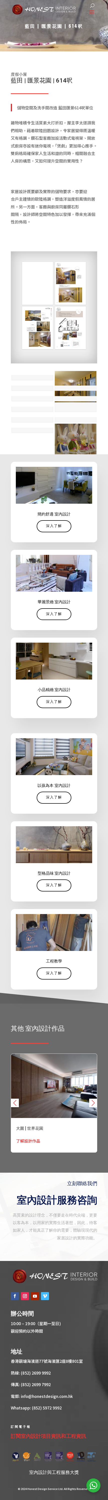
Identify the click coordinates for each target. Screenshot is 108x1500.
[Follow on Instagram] (25, 1296)
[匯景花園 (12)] (75, 439)
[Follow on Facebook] (15, 1296)
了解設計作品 (28, 1141)
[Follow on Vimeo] (45, 1296)
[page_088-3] (70, 283)
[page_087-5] (37, 283)
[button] (93, 1103)
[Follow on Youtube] (35, 1296)
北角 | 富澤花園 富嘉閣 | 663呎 (54, 1103)
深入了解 (54, 526)
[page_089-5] (37, 328)
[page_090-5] (70, 328)
